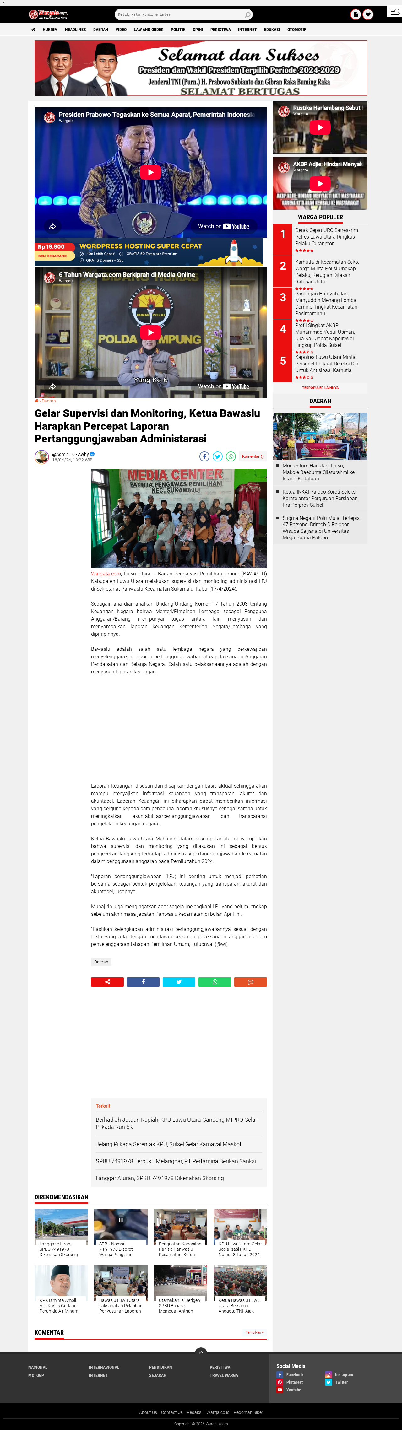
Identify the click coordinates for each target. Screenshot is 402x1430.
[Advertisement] (60, 563)
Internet (247, 29)
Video (121, 29)
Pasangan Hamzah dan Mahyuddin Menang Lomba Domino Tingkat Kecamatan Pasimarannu (326, 303)
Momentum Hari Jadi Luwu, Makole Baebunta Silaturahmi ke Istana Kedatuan (319, 472)
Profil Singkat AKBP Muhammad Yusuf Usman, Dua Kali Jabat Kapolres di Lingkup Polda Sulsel (325, 335)
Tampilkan (254, 1332)
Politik (178, 29)
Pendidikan (160, 1367)
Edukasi (272, 29)
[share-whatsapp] (231, 456)
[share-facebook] (204, 456)
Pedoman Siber (248, 1412)
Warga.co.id (218, 1412)
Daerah (100, 29)
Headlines (75, 29)
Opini (198, 29)
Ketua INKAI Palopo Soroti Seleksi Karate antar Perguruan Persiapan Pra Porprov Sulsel (320, 498)
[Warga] (356, 14)
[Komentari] (250, 982)
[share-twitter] (218, 456)
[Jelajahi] (394, 11)
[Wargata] (368, 14)
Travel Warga (224, 1375)
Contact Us (172, 1412)
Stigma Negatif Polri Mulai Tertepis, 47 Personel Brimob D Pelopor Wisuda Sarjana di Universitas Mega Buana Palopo (322, 528)
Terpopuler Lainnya (320, 388)
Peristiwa (220, 29)
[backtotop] (201, 1353)
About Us (148, 1412)
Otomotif (296, 29)
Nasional (37, 1367)
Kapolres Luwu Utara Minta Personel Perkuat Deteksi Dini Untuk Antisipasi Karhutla (327, 363)
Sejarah (157, 1375)
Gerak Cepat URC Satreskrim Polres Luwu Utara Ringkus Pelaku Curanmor (326, 236)
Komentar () (253, 456)
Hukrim (50, 29)
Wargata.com (106, 574)
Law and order (149, 29)
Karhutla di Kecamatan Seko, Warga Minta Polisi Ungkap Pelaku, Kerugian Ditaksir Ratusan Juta (327, 271)
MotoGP (36, 1375)
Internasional (104, 1367)
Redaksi (194, 1412)
